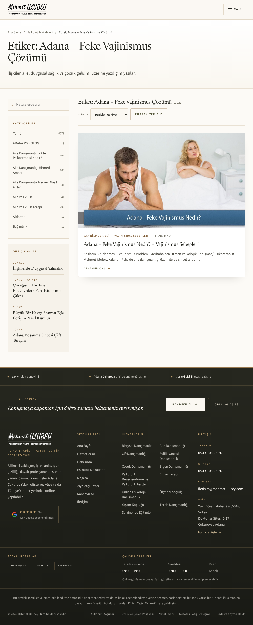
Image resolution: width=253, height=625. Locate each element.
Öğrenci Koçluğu (172, 492)
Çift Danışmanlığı (134, 453)
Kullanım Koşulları (102, 614)
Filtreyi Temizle (148, 114)
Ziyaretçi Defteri (88, 486)
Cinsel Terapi (169, 474)
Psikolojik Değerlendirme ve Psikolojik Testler (135, 479)
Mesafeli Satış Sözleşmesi (195, 614)
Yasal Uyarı (166, 614)
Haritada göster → (209, 532)
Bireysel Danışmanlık (137, 445)
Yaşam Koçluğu (133, 504)
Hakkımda (84, 462)
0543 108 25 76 (227, 404)
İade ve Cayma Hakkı (231, 614)
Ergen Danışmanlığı (174, 466)
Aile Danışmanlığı (172, 445)
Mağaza (82, 478)
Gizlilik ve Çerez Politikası (137, 614)
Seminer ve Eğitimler (137, 512)
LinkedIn (42, 565)
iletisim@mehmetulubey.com (220, 489)
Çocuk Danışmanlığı (136, 466)
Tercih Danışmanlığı (174, 504)
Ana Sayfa (14, 32)
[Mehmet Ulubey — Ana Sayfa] (27, 9)
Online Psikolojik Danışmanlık (134, 494)
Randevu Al (185, 404)
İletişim (82, 501)
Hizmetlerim (86, 454)
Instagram (19, 565)
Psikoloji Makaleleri (40, 32)
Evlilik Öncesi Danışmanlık (169, 456)
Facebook (65, 565)
